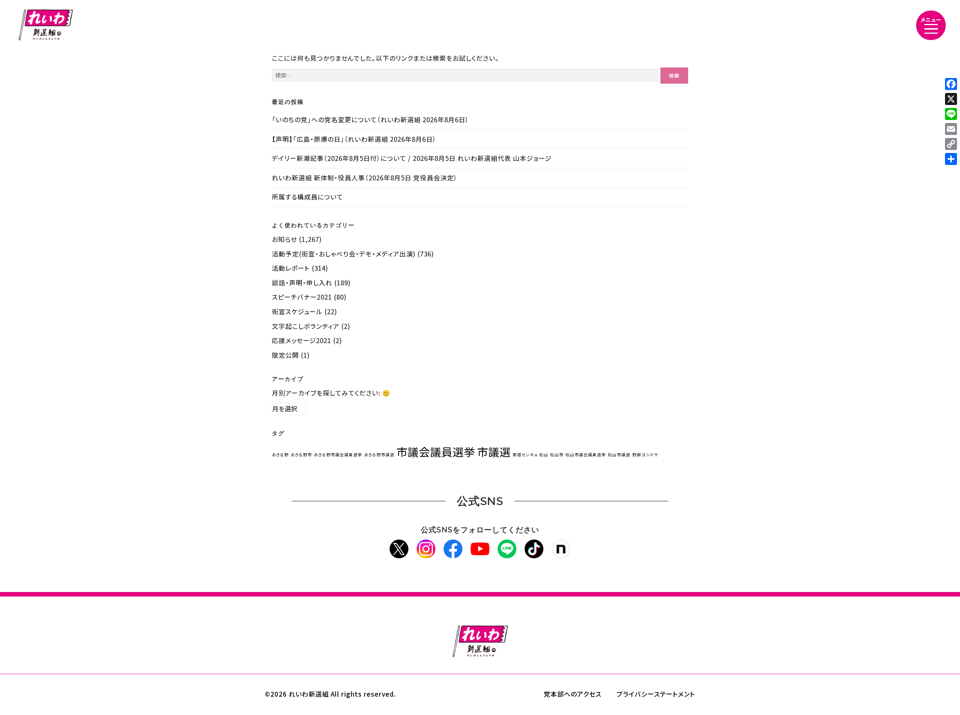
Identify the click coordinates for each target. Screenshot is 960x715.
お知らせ (284, 239)
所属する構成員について (307, 196)
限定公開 (285, 355)
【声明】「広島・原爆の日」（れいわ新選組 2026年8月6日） (354, 139)
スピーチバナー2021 (302, 296)
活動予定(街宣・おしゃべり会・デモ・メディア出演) (344, 253)
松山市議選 (619, 454)
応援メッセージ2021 (301, 340)
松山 (543, 454)
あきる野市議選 (379, 454)
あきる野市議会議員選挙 (338, 454)
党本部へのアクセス (573, 694)
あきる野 (280, 454)
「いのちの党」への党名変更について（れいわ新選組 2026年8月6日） (370, 119)
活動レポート (291, 268)
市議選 (494, 451)
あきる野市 (301, 454)
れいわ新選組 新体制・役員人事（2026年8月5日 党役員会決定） (365, 177)
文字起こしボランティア (305, 326)
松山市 (557, 454)
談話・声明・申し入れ (302, 282)
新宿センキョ (525, 454)
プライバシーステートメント (655, 694)
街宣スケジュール (297, 311)
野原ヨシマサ (645, 454)
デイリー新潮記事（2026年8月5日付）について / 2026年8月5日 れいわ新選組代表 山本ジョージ (412, 158)
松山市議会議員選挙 (586, 454)
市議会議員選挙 (435, 451)
